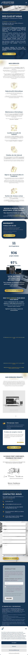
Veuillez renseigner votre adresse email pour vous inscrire (13, 579)
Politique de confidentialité (14, 653)
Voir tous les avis (14, 447)
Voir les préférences (14, 650)
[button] (26, 628)
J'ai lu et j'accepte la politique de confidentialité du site (13, 555)
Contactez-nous (9, 54)
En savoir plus (9, 235)
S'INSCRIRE (9, 598)
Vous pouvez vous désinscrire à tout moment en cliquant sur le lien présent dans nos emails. (14, 594)
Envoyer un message (10, 558)
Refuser (14, 646)
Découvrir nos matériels (14, 290)
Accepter (14, 642)
